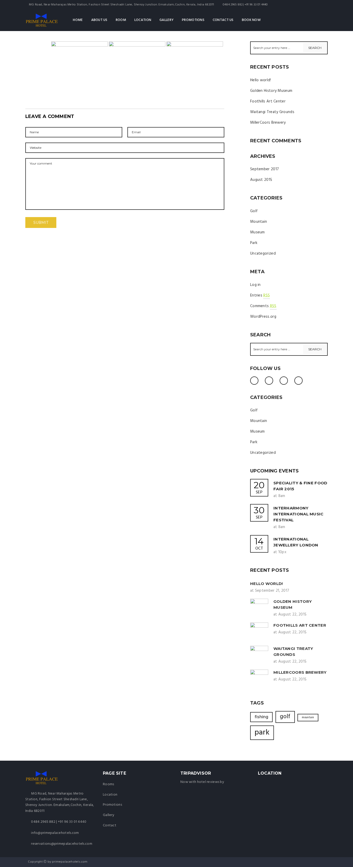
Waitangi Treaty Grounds (272, 112)
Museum (257, 232)
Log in (255, 285)
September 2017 (264, 169)
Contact (109, 825)
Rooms (108, 784)
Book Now (251, 20)
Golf (254, 211)
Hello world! (260, 80)
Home (78, 20)
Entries (260, 295)
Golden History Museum (271, 91)
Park (253, 243)
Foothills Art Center (268, 101)
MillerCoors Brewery (268, 123)
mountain (308, 717)
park (262, 733)
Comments (263, 306)
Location (142, 20)
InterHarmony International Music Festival (298, 514)
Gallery (166, 20)
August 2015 (261, 180)
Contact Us (223, 20)
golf (285, 716)
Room (121, 20)
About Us (99, 20)
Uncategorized (263, 253)
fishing (261, 717)
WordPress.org (263, 317)
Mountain (258, 222)
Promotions (193, 20)
